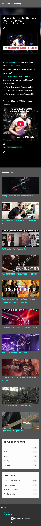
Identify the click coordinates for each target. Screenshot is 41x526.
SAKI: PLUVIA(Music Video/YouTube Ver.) (16, 406)
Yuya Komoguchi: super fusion (13, 431)
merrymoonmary (26, 523)
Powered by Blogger (22, 518)
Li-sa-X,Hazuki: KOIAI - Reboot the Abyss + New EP (19, 327)
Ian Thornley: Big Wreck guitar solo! (14, 352)
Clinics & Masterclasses (20, 481)
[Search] (38, 3)
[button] (4, 28)
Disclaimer (8, 514)
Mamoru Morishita (10, 62)
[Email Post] (4, 144)
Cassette (20, 465)
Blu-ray (20, 461)
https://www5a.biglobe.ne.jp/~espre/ (17, 76)
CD (4, 147)
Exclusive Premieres (20, 489)
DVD (20, 452)
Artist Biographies (20, 494)
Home (6, 512)
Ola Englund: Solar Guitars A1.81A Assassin (17, 196)
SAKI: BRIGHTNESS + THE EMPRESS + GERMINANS (19, 274)
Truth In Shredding (13, 4)
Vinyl (20, 456)
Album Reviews (20, 485)
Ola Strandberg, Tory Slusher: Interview (16, 249)
